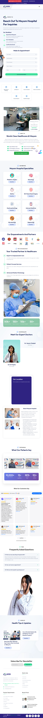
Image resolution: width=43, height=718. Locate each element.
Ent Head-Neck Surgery (31, 194)
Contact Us (25, 687)
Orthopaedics (6, 708)
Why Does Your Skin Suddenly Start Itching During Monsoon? (31, 698)
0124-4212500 (18, 1)
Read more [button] (18, 511)
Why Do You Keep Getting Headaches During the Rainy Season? (32, 706)
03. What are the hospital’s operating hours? (14, 569)
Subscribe (28, 664)
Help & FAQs (25, 682)
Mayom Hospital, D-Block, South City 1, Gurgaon (11, 684)
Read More (12, 181)
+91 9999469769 (7, 688)
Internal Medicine (31, 208)
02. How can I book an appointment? (13, 564)
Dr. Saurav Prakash (30, 343)
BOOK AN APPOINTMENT (21, 74)
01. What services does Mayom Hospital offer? (15, 554)
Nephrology (31, 222)
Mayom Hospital (14, 715)
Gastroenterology (12, 208)
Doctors (24, 678)
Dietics (12, 194)
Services (24, 676)
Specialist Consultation (8, 703)
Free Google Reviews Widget (22, 540)
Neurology (31, 179)
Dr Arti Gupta (12, 364)
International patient (27, 680)
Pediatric (5, 706)
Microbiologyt (6, 699)
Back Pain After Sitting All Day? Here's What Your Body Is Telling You (11, 643)
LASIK (5, 704)
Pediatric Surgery (12, 179)
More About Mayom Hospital (21, 153)
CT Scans (6, 698)
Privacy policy (25, 685)
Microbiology (12, 222)
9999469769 (25, 1)
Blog (24, 683)
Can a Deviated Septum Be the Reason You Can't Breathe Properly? (29, 634)
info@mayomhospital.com (9, 686)
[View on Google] (17, 499)
